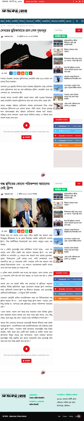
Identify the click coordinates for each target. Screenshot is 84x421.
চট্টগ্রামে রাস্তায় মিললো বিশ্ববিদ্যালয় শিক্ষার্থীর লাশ (72, 77)
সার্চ (79, 30)
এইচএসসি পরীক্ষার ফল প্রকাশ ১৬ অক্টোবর (72, 104)
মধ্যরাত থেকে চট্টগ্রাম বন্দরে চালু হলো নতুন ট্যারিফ (71, 96)
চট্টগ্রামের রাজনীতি (57, 21)
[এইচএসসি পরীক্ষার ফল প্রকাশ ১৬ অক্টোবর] (58, 106)
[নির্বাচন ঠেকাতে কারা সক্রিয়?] (58, 52)
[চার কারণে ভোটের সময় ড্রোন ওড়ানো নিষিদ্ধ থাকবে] (58, 88)
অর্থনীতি (37, 21)
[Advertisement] (55, 10)
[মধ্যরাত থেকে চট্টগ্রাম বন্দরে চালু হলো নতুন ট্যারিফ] (58, 97)
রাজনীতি (15, 21)
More (68, 21)
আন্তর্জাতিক (46, 21)
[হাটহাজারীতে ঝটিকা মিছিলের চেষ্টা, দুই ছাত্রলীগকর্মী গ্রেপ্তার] (58, 42)
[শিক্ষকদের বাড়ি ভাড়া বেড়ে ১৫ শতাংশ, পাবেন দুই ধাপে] (58, 61)
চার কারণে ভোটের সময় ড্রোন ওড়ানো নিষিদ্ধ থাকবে (72, 86)
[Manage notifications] (79, 416)
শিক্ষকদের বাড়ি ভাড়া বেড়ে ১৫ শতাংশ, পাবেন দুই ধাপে (73, 59)
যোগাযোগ (41, 2)
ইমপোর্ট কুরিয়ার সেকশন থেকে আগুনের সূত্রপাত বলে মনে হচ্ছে (73, 69)
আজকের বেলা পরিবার (31, 2)
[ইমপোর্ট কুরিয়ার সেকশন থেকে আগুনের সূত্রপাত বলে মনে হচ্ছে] (58, 70)
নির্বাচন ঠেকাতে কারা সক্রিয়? (71, 50)
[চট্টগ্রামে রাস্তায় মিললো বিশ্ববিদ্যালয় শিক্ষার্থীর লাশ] (58, 79)
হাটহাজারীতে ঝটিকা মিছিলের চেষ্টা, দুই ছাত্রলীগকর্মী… (70, 42)
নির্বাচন (21, 21)
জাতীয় (8, 21)
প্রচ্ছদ (2, 21)
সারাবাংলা (29, 21)
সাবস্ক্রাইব (27, 137)
